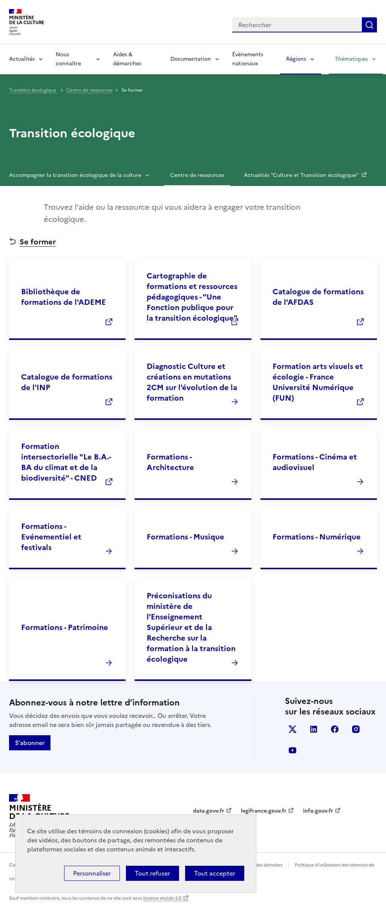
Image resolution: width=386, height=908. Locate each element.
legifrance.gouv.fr (263, 811)
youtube (292, 750)
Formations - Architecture (170, 462)
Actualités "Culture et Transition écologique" (302, 175)
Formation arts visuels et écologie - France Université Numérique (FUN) (318, 382)
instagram (355, 729)
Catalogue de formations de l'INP (66, 382)
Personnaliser (92, 873)
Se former (38, 241)
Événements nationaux (247, 59)
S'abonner (29, 742)
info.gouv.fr (318, 811)
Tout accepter (214, 873)
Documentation (190, 59)
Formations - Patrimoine (64, 627)
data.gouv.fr (208, 811)
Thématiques (351, 59)
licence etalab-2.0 (162, 898)
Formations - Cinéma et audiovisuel (315, 462)
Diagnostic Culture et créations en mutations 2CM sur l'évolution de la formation (192, 382)
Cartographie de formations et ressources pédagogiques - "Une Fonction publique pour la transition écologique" (192, 296)
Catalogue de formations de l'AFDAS (318, 296)
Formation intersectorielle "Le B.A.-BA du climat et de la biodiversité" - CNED (66, 462)
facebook (334, 729)
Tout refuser (152, 873)
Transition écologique (33, 90)
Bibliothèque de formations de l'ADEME (63, 296)
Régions (296, 59)
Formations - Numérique (317, 537)
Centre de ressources (89, 90)
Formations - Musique (185, 537)
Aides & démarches (127, 59)
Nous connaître (68, 59)
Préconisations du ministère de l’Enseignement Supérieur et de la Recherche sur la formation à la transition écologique (191, 627)
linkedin (313, 729)
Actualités (22, 59)
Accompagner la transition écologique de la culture (75, 175)
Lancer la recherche (369, 24)
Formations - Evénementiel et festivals (51, 537)
